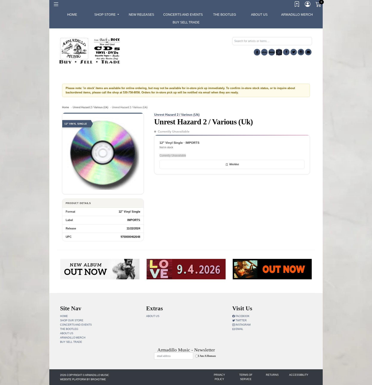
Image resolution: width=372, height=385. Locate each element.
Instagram (243, 324)
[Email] (308, 52)
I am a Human (207, 355)
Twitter (241, 320)
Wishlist (234, 164)
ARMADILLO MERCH (297, 14)
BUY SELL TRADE (186, 22)
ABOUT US (259, 14)
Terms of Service (245, 377)
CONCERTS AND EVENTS (183, 14)
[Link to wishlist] (297, 5)
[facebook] (286, 52)
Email (239, 329)
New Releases (141, 14)
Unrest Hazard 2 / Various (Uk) (90, 107)
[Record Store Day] (279, 52)
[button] (106, 15)
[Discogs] (271, 52)
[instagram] (301, 52)
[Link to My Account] (308, 5)
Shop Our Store (71, 320)
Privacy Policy (219, 377)
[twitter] (293, 52)
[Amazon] (257, 52)
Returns (272, 374)
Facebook (242, 316)
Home (65, 107)
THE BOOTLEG (224, 14)
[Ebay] (264, 52)
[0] (319, 5)
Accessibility (298, 374)
